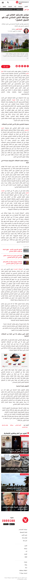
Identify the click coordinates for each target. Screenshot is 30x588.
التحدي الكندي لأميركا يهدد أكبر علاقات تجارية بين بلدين (15, 508)
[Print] (17, 66)
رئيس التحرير (24, 535)
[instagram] (10, 521)
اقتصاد (10, 6)
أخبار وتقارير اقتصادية (11, 433)
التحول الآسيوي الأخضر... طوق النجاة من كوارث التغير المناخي (12, 250)
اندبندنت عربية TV (23, 573)
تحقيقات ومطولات (23, 570)
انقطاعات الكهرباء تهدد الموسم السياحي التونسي (17, 489)
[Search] (8, 2)
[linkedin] (6, 521)
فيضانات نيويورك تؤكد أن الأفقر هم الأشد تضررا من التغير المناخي (12, 263)
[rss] (3, 521)
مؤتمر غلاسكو (5, 425)
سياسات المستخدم (23, 529)
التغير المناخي (18, 425)
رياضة (26, 565)
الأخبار (26, 6)
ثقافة (4, 6)
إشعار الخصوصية (23, 532)
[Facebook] (14, 521)
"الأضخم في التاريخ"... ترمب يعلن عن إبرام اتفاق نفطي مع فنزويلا (16, 450)
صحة (26, 567)
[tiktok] (4, 521)
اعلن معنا (25, 541)
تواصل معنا (24, 538)
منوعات (25, 562)
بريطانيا (11, 425)
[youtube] (8, 521)
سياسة (20, 6)
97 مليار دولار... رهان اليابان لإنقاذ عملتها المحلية (17, 470)
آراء (15, 6)
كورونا (13, 100)
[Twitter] (12, 521)
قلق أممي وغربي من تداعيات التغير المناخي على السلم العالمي (12, 256)
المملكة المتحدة (18, 269)
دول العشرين (25, 427)
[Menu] (3, 2)
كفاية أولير (19, 29)
